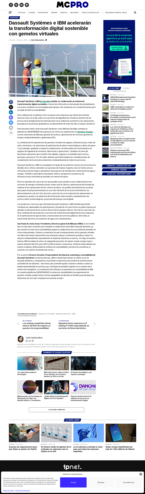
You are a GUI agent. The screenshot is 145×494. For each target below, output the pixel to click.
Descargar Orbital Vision (116, 12)
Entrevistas (43, 12)
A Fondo (31, 12)
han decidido (45, 101)
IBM (74, 314)
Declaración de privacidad (22, 490)
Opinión (54, 12)
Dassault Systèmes (47, 314)
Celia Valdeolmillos (37, 40)
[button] (141, 474)
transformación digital (27, 316)
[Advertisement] (56, 297)
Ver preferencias (128, 482)
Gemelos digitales (64, 314)
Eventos (63, 12)
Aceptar (73, 482)
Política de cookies (8, 490)
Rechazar (101, 482)
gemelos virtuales (85, 132)
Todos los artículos (90, 12)
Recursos (74, 12)
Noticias (21, 12)
